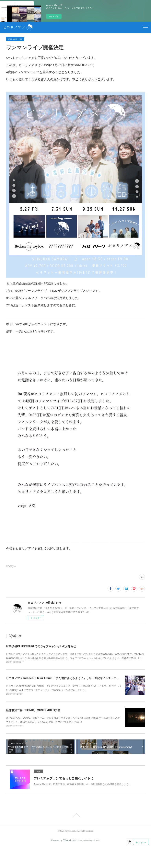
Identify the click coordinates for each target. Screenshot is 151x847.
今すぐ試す (54, 16)
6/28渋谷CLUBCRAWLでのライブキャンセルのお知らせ (41, 646)
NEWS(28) (11, 566)
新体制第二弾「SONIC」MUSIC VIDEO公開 (33, 710)
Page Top (75, 815)
